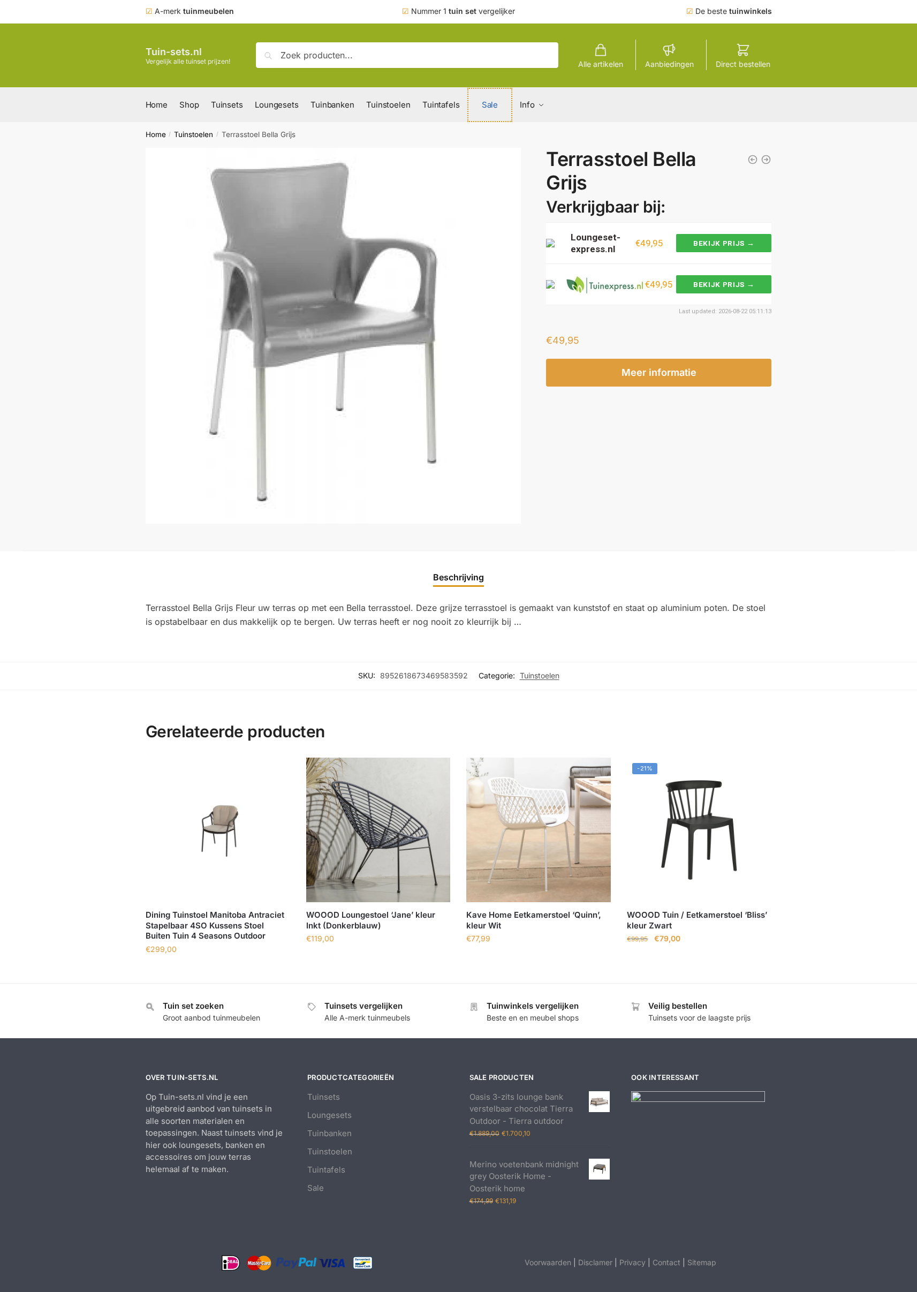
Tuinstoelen (193, 134)
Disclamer (595, 1262)
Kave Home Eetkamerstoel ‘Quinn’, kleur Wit (533, 920)
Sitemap (701, 1262)
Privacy (632, 1262)
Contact (666, 1262)
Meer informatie (659, 372)
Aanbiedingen (669, 64)
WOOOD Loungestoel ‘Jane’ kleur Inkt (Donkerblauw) (370, 920)
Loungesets (329, 1115)
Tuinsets (323, 1097)
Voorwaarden (548, 1262)
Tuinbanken (329, 1133)
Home (156, 134)
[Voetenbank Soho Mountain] (752, 159)
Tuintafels (326, 1170)
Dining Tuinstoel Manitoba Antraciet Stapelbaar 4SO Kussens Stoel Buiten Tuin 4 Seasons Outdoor (215, 925)
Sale (315, 1188)
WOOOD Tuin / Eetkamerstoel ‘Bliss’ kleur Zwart (697, 920)
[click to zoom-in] (333, 336)
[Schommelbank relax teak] (766, 159)
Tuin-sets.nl (174, 51)
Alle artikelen (600, 64)
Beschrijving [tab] (458, 577)
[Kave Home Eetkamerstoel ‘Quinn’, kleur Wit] (538, 830)
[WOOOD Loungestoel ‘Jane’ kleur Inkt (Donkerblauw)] (378, 830)
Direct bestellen (743, 64)
